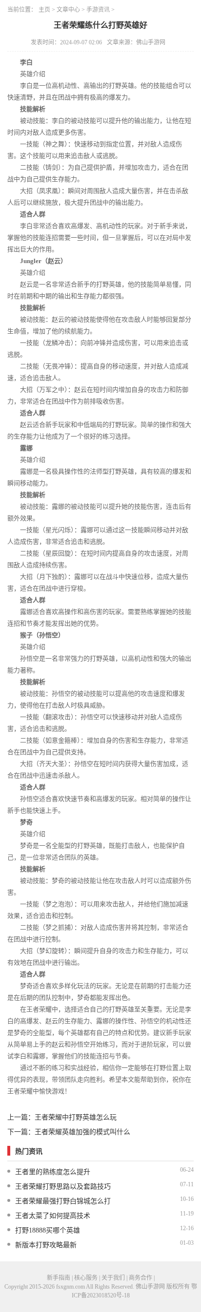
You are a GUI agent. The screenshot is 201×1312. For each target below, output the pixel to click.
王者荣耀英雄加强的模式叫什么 (82, 1132)
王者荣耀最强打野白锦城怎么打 (63, 1201)
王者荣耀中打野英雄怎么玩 (76, 1117)
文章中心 (68, 9)
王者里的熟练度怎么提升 (52, 1172)
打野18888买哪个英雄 (47, 1230)
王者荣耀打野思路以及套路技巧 (63, 1186)
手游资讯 (98, 9)
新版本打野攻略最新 (46, 1245)
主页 (44, 9)
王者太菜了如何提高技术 (52, 1215)
